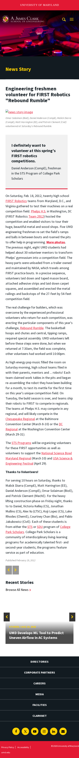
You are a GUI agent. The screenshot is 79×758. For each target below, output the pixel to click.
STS (30, 527)
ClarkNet (40, 716)
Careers (39, 683)
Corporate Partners (39, 672)
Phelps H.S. (38, 211)
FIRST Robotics (16, 201)
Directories (39, 661)
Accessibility (23, 747)
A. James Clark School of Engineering (23, 14)
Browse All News (17, 590)
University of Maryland (39, 5)
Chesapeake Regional (20, 419)
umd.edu (5, 752)
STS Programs (21, 443)
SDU (40, 527)
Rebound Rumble (32, 328)
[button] (7, 617)
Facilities (40, 705)
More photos (55, 242)
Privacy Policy (7, 747)
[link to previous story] (8, 570)
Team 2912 (36, 216)
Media (39, 694)
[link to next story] (15, 570)
